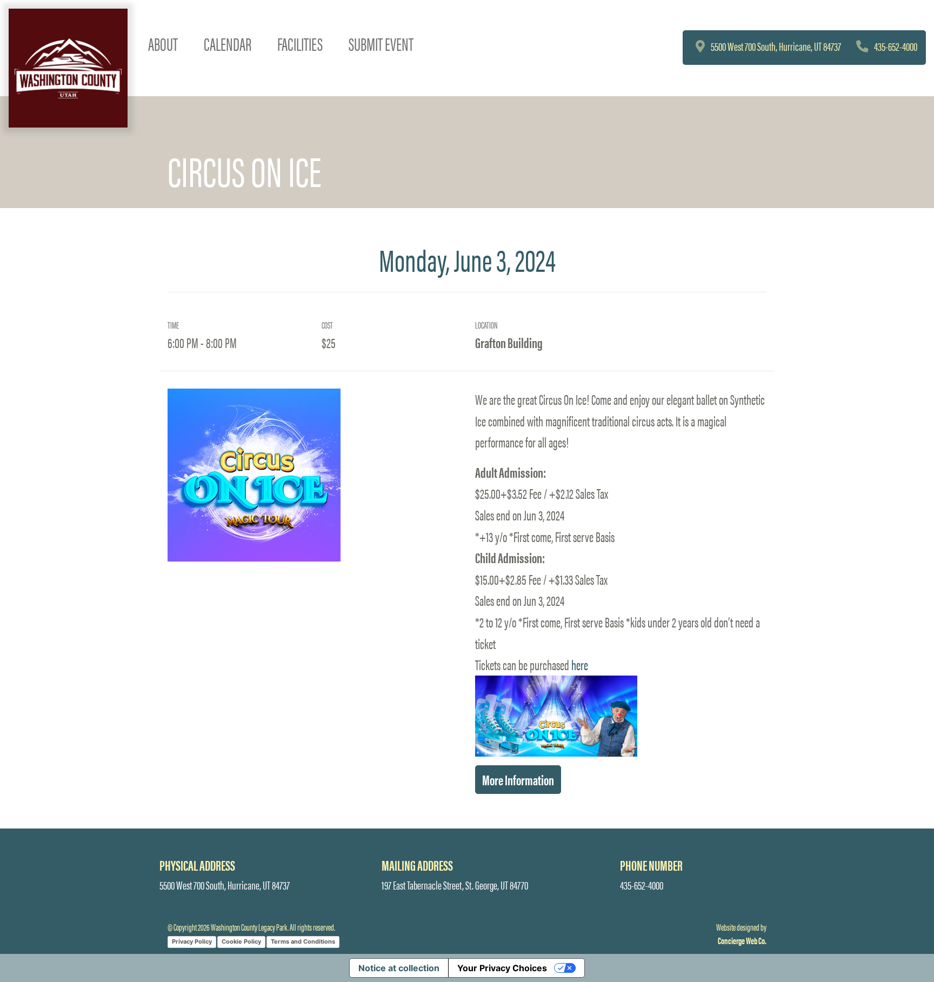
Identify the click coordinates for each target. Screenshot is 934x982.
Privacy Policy (192, 941)
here (579, 664)
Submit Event (381, 43)
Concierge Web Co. (742, 940)
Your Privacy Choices (502, 968)
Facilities (300, 43)
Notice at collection (398, 968)
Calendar (227, 43)
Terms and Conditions (303, 941)
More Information (518, 779)
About (163, 43)
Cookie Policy (241, 941)
